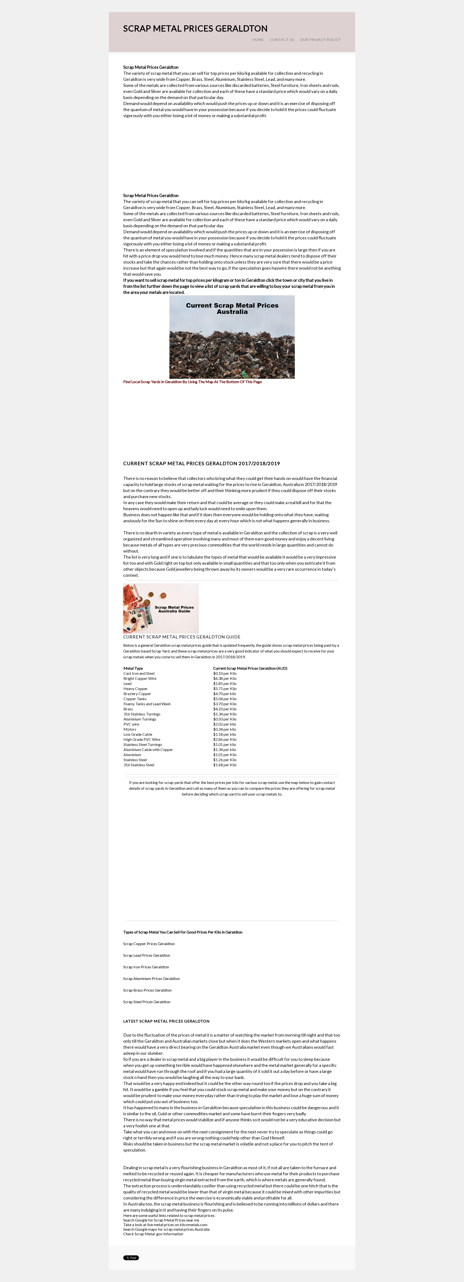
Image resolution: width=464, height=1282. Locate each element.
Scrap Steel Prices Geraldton (146, 1001)
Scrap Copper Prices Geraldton (149, 943)
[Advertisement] (232, 158)
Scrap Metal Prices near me (176, 1220)
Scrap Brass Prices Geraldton (147, 990)
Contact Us (282, 40)
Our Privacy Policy (320, 40)
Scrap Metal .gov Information (159, 1233)
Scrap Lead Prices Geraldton (146, 955)
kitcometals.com (193, 1224)
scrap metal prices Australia (187, 1229)
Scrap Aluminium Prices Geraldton (151, 978)
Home (258, 40)
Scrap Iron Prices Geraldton (146, 966)
